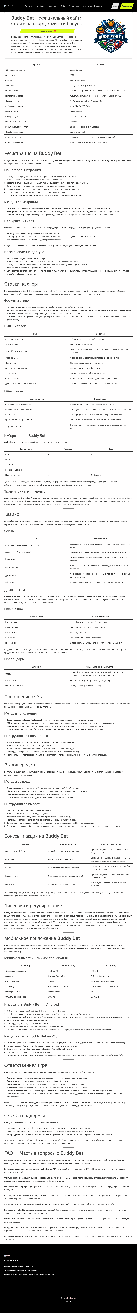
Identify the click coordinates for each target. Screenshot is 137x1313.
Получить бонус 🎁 (47, 31)
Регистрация (126, 6)
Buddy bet (72, 1298)
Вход (115, 6)
